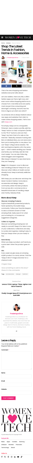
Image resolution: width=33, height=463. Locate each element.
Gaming (22, 441)
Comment (5, 350)
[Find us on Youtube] (18, 457)
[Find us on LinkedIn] (14, 457)
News (3, 441)
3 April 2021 (25, 57)
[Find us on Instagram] (11, 457)
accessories (10, 274)
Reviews (11, 444)
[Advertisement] (16, 17)
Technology (5, 447)
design (18, 274)
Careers (14, 441)
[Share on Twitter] (17, 86)
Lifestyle (8, 43)
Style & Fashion (16, 43)
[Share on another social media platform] (27, 86)
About (13, 447)
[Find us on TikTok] (21, 457)
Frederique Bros (12, 57)
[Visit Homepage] (18, 37)
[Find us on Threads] (8, 457)
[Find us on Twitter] (5, 457)
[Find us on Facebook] (1, 457)
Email (3, 381)
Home (3, 43)
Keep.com (8, 122)
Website (4, 389)
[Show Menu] (2, 37)
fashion (25, 274)
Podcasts (19, 444)
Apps (8, 441)
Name (3, 373)
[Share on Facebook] (6, 86)
